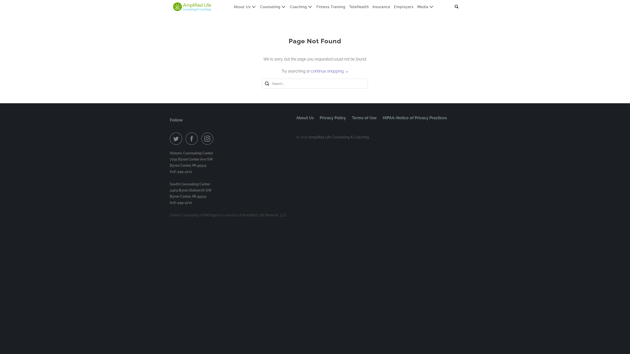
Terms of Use (364, 118)
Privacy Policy (333, 118)
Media (423, 7)
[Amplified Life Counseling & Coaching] (192, 7)
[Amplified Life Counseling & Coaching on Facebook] (193, 139)
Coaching (299, 7)
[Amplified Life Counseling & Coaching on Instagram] (208, 139)
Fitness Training (331, 7)
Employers (404, 7)
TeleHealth (359, 7)
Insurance (381, 7)
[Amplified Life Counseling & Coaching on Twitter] (177, 139)
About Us (243, 7)
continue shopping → (330, 71)
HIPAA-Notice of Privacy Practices (415, 118)
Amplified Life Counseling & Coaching (339, 137)
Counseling (271, 7)
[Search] (457, 6)
